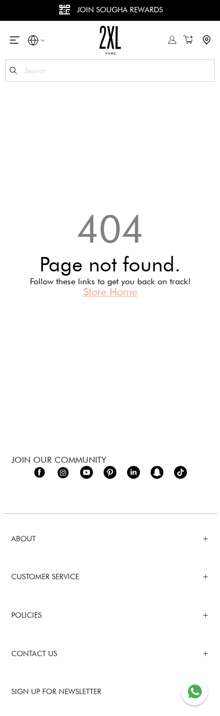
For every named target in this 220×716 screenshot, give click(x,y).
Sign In (172, 40)
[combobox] (110, 70)
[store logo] (110, 40)
